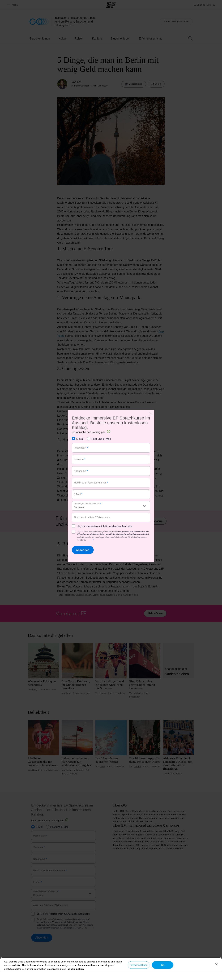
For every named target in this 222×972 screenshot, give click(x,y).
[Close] (216, 964)
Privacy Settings (138, 965)
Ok (162, 965)
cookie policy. (75, 968)
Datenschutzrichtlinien (127, 534)
